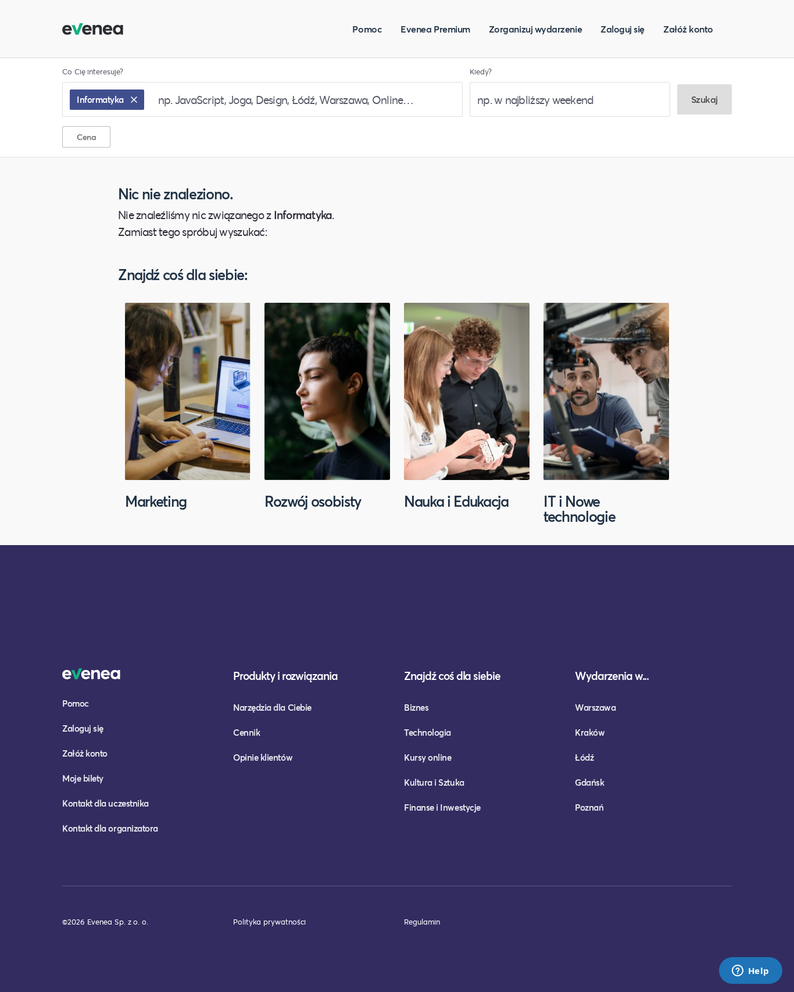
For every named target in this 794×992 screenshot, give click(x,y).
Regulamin (422, 921)
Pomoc (367, 29)
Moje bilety (82, 778)
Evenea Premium (435, 29)
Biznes (416, 707)
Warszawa (595, 707)
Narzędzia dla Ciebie (272, 707)
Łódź (584, 757)
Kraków (590, 732)
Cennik (246, 732)
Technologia (427, 732)
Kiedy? (481, 71)
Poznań (589, 807)
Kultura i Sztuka (434, 782)
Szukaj (704, 99)
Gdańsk (589, 782)
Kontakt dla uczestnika (105, 803)
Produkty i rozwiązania (285, 675)
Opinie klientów (262, 757)
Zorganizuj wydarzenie (535, 29)
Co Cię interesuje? (92, 71)
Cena (86, 136)
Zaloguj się (622, 29)
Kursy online (427, 757)
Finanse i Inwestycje (442, 807)
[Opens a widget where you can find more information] (750, 971)
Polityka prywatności (269, 921)
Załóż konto (688, 29)
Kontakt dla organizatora (110, 828)
